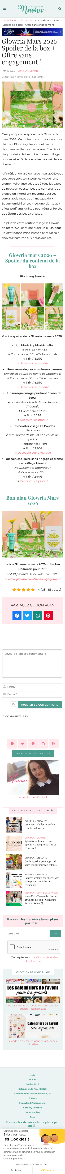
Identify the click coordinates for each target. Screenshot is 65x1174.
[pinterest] (33, 743)
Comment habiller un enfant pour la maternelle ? (40, 826)
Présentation (27, 797)
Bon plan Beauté (24, 20)
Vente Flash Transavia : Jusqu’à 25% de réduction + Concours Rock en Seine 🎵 (41, 900)
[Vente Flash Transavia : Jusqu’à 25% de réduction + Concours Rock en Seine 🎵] (15, 898)
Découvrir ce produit (34, 363)
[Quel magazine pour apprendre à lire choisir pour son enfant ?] (15, 862)
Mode (32, 1075)
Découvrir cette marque (34, 452)
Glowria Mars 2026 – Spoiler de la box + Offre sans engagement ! (32, 51)
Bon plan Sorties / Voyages (41, 893)
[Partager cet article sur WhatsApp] (37, 615)
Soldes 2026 (32, 1084)
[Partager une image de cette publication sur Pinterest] (48, 615)
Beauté (32, 1079)
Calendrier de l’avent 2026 (32, 1089)
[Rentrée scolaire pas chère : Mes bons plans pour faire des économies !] (15, 880)
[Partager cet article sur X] (27, 615)
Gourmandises (32, 1112)
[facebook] (12, 743)
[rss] (54, 743)
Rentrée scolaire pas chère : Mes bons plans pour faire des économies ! (42, 881)
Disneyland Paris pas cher (32, 1103)
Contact (42, 797)
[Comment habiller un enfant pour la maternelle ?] (15, 825)
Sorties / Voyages (32, 1107)
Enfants (32, 1098)
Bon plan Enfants (36, 821)
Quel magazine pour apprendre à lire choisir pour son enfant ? (41, 863)
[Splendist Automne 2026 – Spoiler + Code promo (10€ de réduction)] (15, 843)
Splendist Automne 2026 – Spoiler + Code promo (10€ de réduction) (40, 844)
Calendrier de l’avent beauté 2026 (32, 1093)
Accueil (7, 20)
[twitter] (22, 743)
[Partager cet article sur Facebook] (16, 615)
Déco (32, 1117)
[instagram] (43, 743)
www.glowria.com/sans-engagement (34, 579)
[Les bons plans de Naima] (32, 9)
